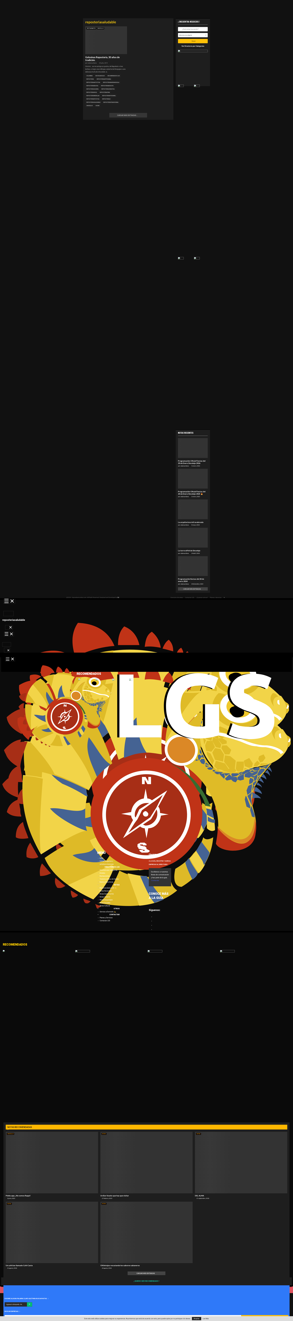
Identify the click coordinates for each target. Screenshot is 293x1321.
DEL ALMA (199, 1195)
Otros (117, 908)
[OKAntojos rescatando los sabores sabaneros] (146, 1232)
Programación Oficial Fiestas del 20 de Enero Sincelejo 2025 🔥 (191, 492)
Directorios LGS (112, 867)
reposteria (90, 79)
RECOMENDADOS (15, 944)
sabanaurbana (92, 63)
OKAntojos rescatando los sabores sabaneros (120, 1265)
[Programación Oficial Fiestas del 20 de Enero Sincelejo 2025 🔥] (193, 479)
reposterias (106, 99)
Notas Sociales (105, 903)
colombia (89, 75)
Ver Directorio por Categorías (193, 46)
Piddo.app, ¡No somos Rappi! (18, 1195)
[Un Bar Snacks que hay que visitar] (146, 1162)
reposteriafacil (91, 92)
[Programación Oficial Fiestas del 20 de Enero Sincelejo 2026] (193, 448)
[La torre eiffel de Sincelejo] (193, 538)
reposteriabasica (92, 85)
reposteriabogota (107, 85)
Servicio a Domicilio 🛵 (108, 912)
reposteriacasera (92, 89)
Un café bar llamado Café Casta (19, 1265)
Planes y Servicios (215, 597)
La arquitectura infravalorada (190, 522)
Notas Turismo (105, 897)
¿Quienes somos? (202, 597)
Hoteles (102, 873)
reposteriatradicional (110, 102)
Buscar (193, 41)
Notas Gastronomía (107, 894)
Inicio (101, 858)
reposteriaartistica (93, 82)
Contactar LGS (189, 597)
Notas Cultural (105, 906)
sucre (97, 105)
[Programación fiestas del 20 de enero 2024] (193, 566)
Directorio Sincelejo (177, 597)
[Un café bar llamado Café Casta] (52, 1232)
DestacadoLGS (100, 75)
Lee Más (206, 1318)
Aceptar (196, 1319)
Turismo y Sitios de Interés (109, 879)
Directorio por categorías (108, 870)
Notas (117, 885)
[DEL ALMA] (241, 1162)
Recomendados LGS (114, 75)
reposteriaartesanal (104, 79)
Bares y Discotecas (106, 882)
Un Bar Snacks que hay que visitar (114, 1195)
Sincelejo (89, 105)
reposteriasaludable (93, 102)
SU (118, 597)
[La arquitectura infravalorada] (193, 509)
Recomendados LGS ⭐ (108, 888)
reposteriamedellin (92, 95)
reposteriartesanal (109, 95)
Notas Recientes (105, 891)
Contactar (114, 914)
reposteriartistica (92, 99)
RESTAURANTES (91, 28)
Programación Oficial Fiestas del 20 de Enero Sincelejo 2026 (191, 462)
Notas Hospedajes (106, 900)
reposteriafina (105, 92)
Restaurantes (105, 876)
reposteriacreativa (108, 89)
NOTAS (104, 1133)
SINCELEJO (100, 28)
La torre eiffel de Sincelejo (189, 550)
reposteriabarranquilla (111, 82)
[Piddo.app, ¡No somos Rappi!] (52, 1162)
